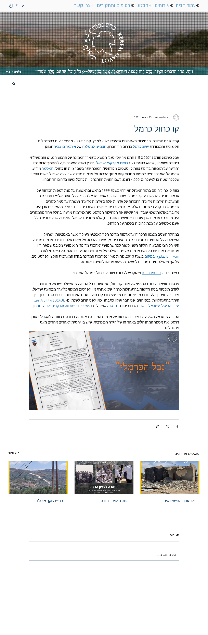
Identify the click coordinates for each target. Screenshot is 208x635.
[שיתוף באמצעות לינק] (157, 426)
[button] (14, 83)
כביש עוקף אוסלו (50, 501)
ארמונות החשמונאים (179, 501)
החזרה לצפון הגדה (115, 501)
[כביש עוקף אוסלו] (38, 477)
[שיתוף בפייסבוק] (177, 426)
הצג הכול (14, 453)
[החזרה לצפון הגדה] (104, 477)
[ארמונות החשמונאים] (169, 477)
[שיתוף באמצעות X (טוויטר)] (167, 426)
